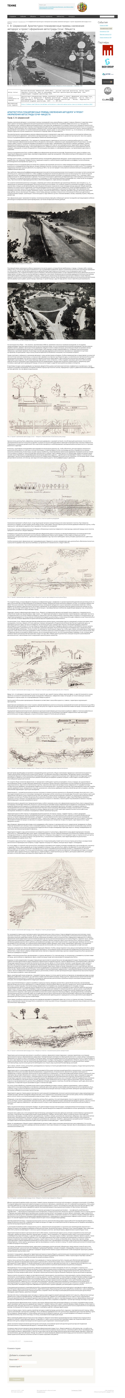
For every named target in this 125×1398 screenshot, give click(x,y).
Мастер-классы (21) (105, 34)
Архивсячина (21, 21)
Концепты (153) (104, 31)
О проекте (13, 16)
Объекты (33, 16)
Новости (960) (104, 25)
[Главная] (11, 6)
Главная (9, 21)
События (23, 16)
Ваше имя (13, 1360)
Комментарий (15, 1367)
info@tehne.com (41, 1392)
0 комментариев (28, 1341)
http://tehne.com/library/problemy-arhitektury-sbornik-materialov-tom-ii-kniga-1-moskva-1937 (56, 104)
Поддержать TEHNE (76, 1390)
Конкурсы (72, 16)
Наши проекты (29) (105, 37)
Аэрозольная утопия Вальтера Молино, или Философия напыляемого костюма (56, 7)
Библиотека (60, 16)
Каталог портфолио (46, 16)
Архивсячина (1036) (106, 28)
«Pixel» (108, 1392)
